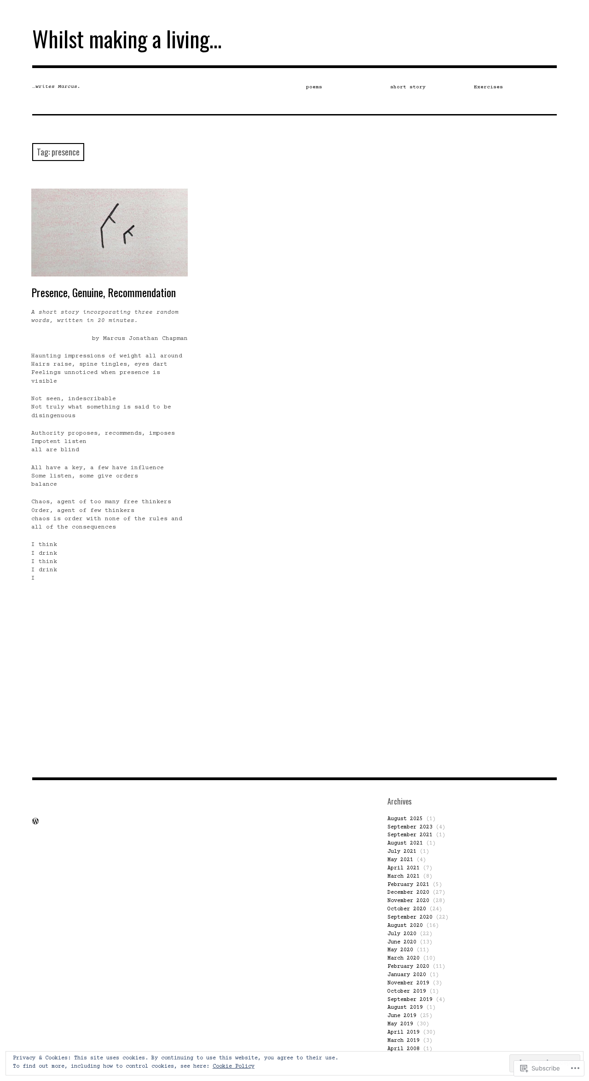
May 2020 (400, 950)
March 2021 (403, 877)
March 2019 (403, 1041)
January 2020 (406, 975)
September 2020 (410, 917)
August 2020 (405, 926)
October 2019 (406, 992)
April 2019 (403, 1032)
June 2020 (401, 942)
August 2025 (405, 819)
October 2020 (406, 909)
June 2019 (401, 1016)
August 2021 (405, 843)
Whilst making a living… (127, 38)
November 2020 (408, 901)
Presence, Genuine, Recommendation (103, 292)
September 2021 (410, 835)
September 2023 (410, 827)
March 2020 (403, 958)
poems (314, 87)
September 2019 (410, 1000)
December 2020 (408, 893)
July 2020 (401, 934)
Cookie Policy (233, 1067)
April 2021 (403, 868)
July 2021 (401, 852)
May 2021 (400, 860)
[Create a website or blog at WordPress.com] (35, 823)
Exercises (488, 87)
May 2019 (400, 1024)
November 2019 (408, 983)
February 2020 (408, 967)
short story (408, 87)
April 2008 (403, 1049)
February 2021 (408, 885)
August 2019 (405, 1008)
